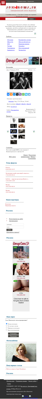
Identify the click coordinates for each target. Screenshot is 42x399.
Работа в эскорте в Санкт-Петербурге (16, 369)
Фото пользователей (24, 48)
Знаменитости (11, 50)
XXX (8, 44)
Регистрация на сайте (16, 219)
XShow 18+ (10, 42)
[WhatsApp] (23, 94)
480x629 (18, 104)
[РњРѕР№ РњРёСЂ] (14, 94)
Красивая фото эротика (25, 40)
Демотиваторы (11, 48)
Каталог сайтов (32, 381)
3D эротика (10, 40)
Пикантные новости (10, 205)
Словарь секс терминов (30, 14)
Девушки (9, 46)
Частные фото (22, 50)
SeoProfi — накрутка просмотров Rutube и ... (17, 179)
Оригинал (11, 101)
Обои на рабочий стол (24, 42)
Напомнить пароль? (12, 232)
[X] (17, 94)
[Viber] (20, 94)
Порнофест (21, 46)
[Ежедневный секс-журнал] (21, 12)
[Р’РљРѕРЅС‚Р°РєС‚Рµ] (8, 94)
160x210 (28, 104)
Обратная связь (30, 1)
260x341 (23, 104)
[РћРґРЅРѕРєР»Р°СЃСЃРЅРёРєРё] (11, 94)
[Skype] (26, 94)
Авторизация (13, 221)
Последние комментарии (28, 156)
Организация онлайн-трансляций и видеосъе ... (18, 173)
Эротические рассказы (22, 16)
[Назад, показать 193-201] (8, 131)
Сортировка (32, 158)
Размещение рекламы (21, 1)
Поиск (25, 155)
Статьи (9, 383)
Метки (33, 157)
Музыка (8, 184)
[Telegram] (29, 94)
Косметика (8, 204)
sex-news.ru (14, 106)
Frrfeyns (8, 167)
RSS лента (12, 157)
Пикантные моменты (24, 44)
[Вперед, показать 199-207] (34, 131)
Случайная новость (11, 14)
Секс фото (20, 14)
